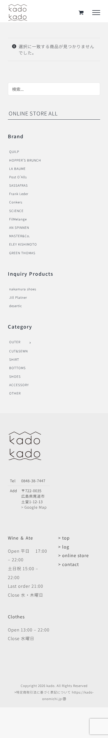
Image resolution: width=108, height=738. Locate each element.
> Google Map (34, 507)
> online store (73, 555)
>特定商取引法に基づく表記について (42, 692)
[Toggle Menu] (96, 12)
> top (64, 538)
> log (63, 546)
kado (50, 685)
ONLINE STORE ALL (33, 113)
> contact (68, 564)
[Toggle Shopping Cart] (81, 12)
